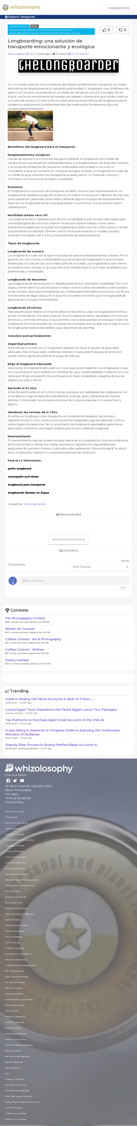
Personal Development (16, 1033)
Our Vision (12, 794)
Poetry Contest (17, 660)
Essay (34, 26)
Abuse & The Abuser (14, 811)
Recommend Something (68, 539)
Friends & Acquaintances (16, 925)
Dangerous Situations (15, 868)
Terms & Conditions (18, 798)
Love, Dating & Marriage (16, 976)
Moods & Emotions (14, 993)
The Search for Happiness (17, 1090)
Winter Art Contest (20, 629)
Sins (7, 1073)
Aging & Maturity (13, 828)
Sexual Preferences (14, 1062)
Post (123, 587)
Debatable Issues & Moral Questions (22, 880)
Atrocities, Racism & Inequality (19, 840)
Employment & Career (16, 897)
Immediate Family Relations (18, 954)
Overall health (12, 1011)
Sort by (125, 560)
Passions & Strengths (15, 1016)
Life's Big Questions (14, 971)
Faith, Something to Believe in (19, 914)
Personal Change (13, 1028)
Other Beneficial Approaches (19, 999)
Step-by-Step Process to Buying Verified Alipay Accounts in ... (53, 745)
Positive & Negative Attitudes (19, 1045)
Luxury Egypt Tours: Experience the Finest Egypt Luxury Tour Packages (61, 709)
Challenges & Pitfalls (14, 845)
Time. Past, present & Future (18, 1096)
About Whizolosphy (18, 790)
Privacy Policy (14, 802)
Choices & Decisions (18, 26)
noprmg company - (15, 713)
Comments (80, 53)
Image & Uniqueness (14, 948)
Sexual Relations (13, 1068)
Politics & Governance (15, 1039)
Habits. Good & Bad (14, 931)
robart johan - (12, 702)
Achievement (11, 817)
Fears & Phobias (12, 919)
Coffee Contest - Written (24, 649)
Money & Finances (13, 988)
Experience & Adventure (16, 908)
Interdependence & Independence (20, 965)
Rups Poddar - (12, 738)
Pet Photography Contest (25, 618)
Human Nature (12, 942)
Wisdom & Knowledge (15, 1119)
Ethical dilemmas (13, 902)
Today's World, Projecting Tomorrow (22, 1102)
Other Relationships (14, 1005)
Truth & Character (14, 1107)
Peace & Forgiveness (14, 1022)
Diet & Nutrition (12, 891)
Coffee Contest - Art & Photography (33, 639)
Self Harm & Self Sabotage (17, 1056)
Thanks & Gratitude (14, 1079)
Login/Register (118, 8)
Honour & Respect (13, 936)
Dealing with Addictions (16, 874)
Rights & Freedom (13, 1050)
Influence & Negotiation (16, 959)
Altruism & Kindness (14, 834)
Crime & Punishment (15, 862)
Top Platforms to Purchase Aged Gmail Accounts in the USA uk (54, 720)
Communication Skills (15, 857)
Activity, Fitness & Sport (16, 823)
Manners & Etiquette (15, 982)
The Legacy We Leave (15, 1085)
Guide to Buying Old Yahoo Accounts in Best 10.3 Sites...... (50, 699)
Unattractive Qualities (15, 1113)
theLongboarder (19, 53)
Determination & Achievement (20, 885)
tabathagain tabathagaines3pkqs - (22, 748)
